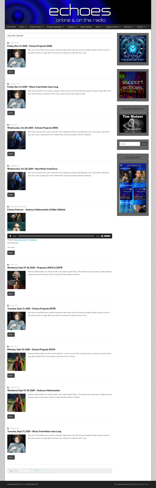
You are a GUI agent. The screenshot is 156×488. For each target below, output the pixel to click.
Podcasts (127, 27)
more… (11, 72)
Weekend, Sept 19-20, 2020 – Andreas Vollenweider (33, 390)
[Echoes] (78, 12)
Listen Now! (11, 27)
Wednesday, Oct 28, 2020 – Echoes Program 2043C (32, 127)
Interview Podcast (18, 207)
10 (46, 471)
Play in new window (21, 240)
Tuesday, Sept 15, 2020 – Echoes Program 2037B (31, 308)
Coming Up (14, 84)
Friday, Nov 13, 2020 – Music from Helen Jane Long (32, 86)
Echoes (22, 484)
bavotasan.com (143, 484)
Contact (140, 27)
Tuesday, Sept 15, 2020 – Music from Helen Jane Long (34, 431)
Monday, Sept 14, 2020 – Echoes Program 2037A (31, 349)
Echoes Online (35, 27)
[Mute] (102, 236)
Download (33, 240)
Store (98, 27)
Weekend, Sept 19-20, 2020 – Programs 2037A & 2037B (34, 267)
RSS (16, 243)
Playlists (71, 27)
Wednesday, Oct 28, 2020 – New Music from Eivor (32, 168)
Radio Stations (86, 27)
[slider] (107, 236)
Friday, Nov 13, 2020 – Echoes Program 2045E (29, 46)
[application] (59, 236)
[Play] (10, 236)
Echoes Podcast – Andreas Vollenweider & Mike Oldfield (36, 209)
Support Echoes (112, 27)
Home (22, 27)
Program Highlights (54, 27)
